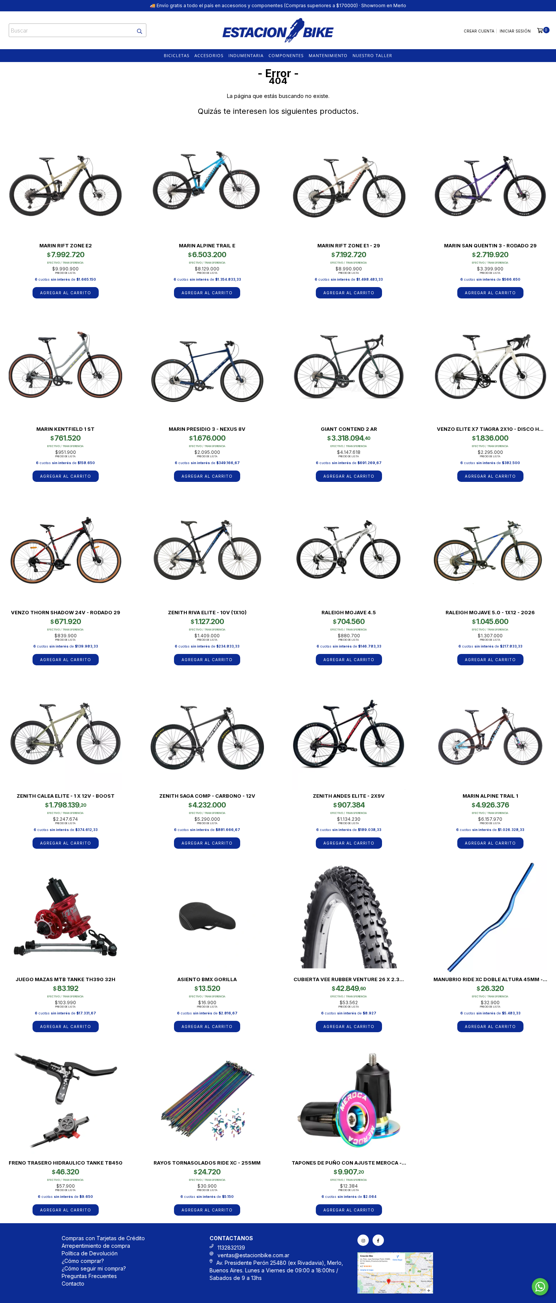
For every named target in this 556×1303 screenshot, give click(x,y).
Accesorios (209, 55)
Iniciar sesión (515, 31)
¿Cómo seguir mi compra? (94, 1268)
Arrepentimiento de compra (96, 1245)
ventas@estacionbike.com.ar (253, 1255)
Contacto (73, 1283)
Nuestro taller (372, 55)
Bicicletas (176, 55)
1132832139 (231, 1247)
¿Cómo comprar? (83, 1261)
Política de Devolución (90, 1253)
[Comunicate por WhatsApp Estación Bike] (540, 1286)
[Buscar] (135, 30)
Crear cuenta (479, 31)
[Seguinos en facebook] (378, 1240)
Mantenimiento (328, 55)
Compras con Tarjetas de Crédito (103, 1238)
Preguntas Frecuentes (89, 1276)
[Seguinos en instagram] (363, 1240)
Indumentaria (246, 55)
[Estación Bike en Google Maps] (395, 1291)
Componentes (286, 55)
